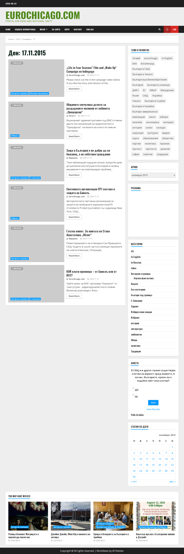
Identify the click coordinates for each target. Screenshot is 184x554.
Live (174, 29)
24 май (136, 58)
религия (165, 149)
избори (164, 116)
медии (165, 132)
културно (152, 132)
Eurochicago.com (42, 15)
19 (153, 464)
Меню (42, 29)
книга (149, 127)
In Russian (136, 262)
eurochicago (151, 58)
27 (159, 470)
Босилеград (147, 63)
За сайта (56, 29)
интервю (168, 122)
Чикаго (136, 100)
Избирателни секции (141, 312)
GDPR (67, 29)
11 (147, 459)
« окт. (134, 481)
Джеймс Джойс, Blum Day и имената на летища (71, 516)
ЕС (144, 90)
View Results (153, 409)
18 (147, 464)
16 (134, 464)
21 (166, 464)
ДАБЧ (135, 90)
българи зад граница (39, 93)
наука (135, 138)
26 (153, 470)
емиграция (138, 116)
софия (135, 154)
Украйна (157, 95)
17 (140, 464)
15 (172, 459)
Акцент (134, 284)
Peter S (71, 116)
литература (136, 329)
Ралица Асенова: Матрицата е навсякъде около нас (28, 516)
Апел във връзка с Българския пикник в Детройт (156, 516)
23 (134, 470)
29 (172, 470)
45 (132, 251)
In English (167, 58)
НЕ (136, 396)
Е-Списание (35, 178)
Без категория (138, 289)
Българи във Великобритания (149, 79)
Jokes (133, 268)
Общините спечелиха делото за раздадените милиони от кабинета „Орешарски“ (36, 120)
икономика (152, 122)
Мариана (72, 158)
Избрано (15, 136)
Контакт (78, 29)
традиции (162, 154)
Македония (167, 90)
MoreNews (103, 550)
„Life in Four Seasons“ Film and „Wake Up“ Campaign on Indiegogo (36, 78)
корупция (137, 132)
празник (164, 143)
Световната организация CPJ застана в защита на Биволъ (36, 203)
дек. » (172, 481)
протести (151, 149)
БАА (134, 63)
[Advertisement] (152, 215)
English (90, 29)
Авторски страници (19, 93)
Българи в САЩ (141, 68)
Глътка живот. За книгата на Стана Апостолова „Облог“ (36, 243)
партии (136, 143)
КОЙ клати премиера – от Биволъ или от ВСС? (36, 283)
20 (159, 464)
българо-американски (145, 111)
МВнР (153, 90)
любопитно (136, 334)
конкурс (160, 127)
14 (166, 459)
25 (147, 470)
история (137, 127)
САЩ (145, 95)
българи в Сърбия (155, 100)
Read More (74, 88)
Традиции (136, 351)
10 (140, 459)
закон (152, 116)
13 (159, 459)
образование (150, 138)
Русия (135, 95)
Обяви (134, 340)
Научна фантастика (144, 278)
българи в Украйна (143, 106)
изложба (137, 122)
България (137, 84)
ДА (136, 389)
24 (140, 470)
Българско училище (158, 84)
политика (150, 143)
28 (166, 470)
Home (7, 29)
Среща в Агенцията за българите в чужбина (113, 516)
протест (137, 149)
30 (134, 476)
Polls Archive (137, 415)
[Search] (160, 29)
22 (172, 464)
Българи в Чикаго (142, 74)
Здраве (134, 306)
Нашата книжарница (25, 29)
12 (153, 459)
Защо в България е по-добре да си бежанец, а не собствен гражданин (36, 162)
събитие (148, 154)
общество (168, 138)
